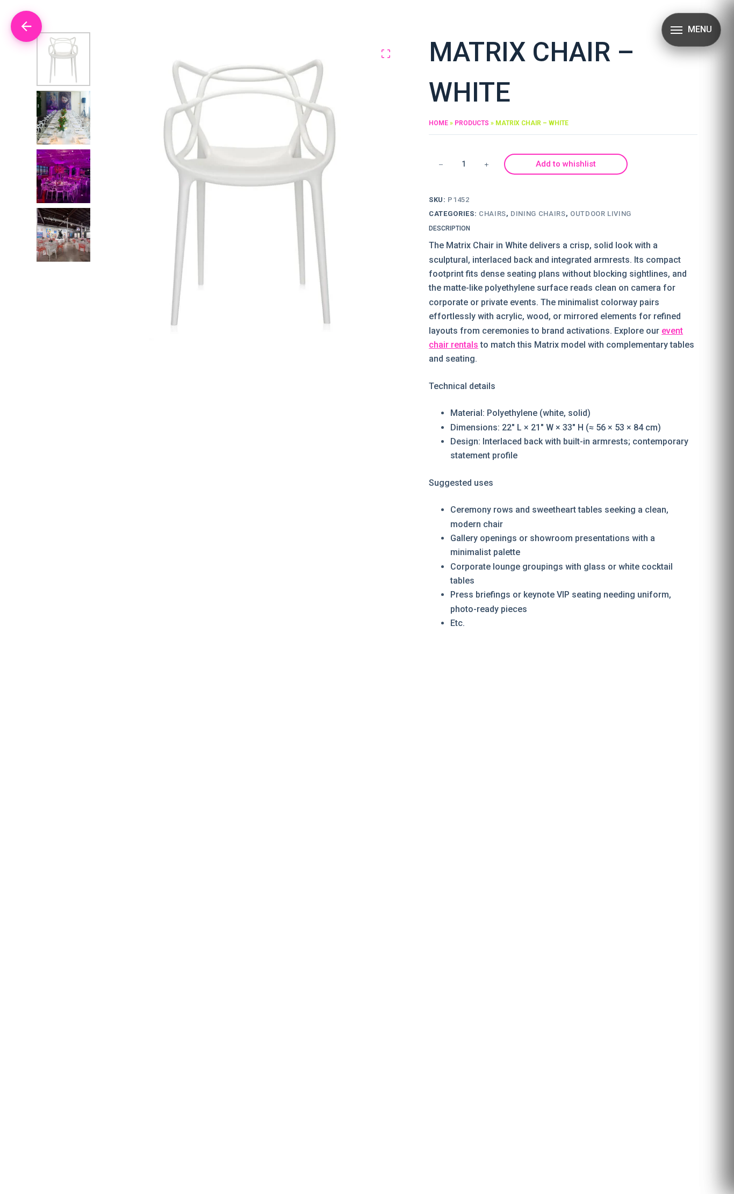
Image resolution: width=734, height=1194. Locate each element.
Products (472, 123)
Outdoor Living (600, 214)
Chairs (492, 214)
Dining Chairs (537, 214)
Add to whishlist (566, 164)
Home (438, 123)
